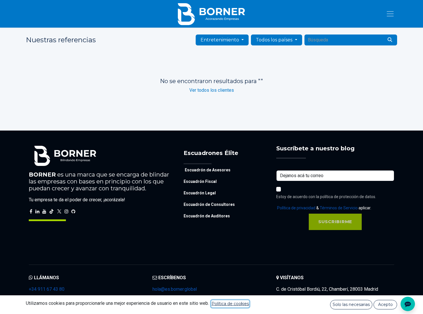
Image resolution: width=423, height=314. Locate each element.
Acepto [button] (385, 304)
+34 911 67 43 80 (46, 289)
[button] (335, 222)
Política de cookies (230, 303)
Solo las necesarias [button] (351, 304)
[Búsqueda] (390, 40)
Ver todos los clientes (211, 90)
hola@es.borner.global (175, 289)
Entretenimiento (220, 40)
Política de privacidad (296, 208)
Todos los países (274, 40)
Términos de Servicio (339, 208)
